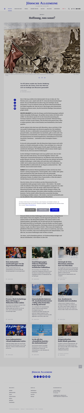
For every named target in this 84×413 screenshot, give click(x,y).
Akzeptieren (55, 210)
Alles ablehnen (30, 210)
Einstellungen (43, 210)
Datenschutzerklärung (31, 205)
